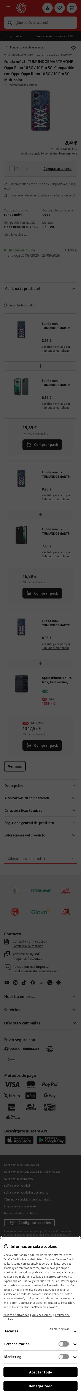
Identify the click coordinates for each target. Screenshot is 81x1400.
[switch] (64, 1344)
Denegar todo (40, 1386)
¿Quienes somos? (42, 1315)
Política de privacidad (16, 1315)
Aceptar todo (40, 1372)
